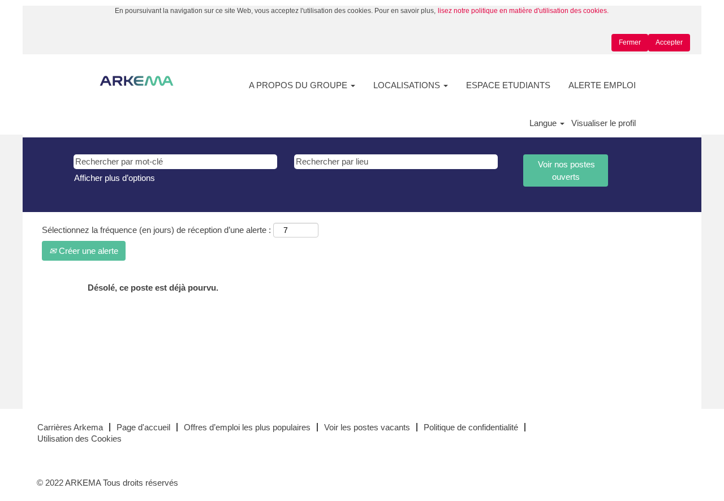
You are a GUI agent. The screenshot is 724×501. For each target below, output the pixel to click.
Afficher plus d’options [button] (114, 178)
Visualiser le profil (603, 123)
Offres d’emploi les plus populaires (247, 427)
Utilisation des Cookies (79, 438)
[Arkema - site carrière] (137, 81)
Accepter (669, 42)
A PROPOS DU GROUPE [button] (299, 85)
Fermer (630, 42)
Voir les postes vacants (367, 427)
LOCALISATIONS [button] (407, 85)
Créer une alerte (87, 251)
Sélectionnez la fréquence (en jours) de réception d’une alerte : (156, 230)
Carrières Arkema (70, 427)
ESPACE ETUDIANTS (508, 85)
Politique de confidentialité (471, 427)
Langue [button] (544, 123)
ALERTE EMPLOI (602, 85)
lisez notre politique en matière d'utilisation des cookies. (523, 11)
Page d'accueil (143, 427)
